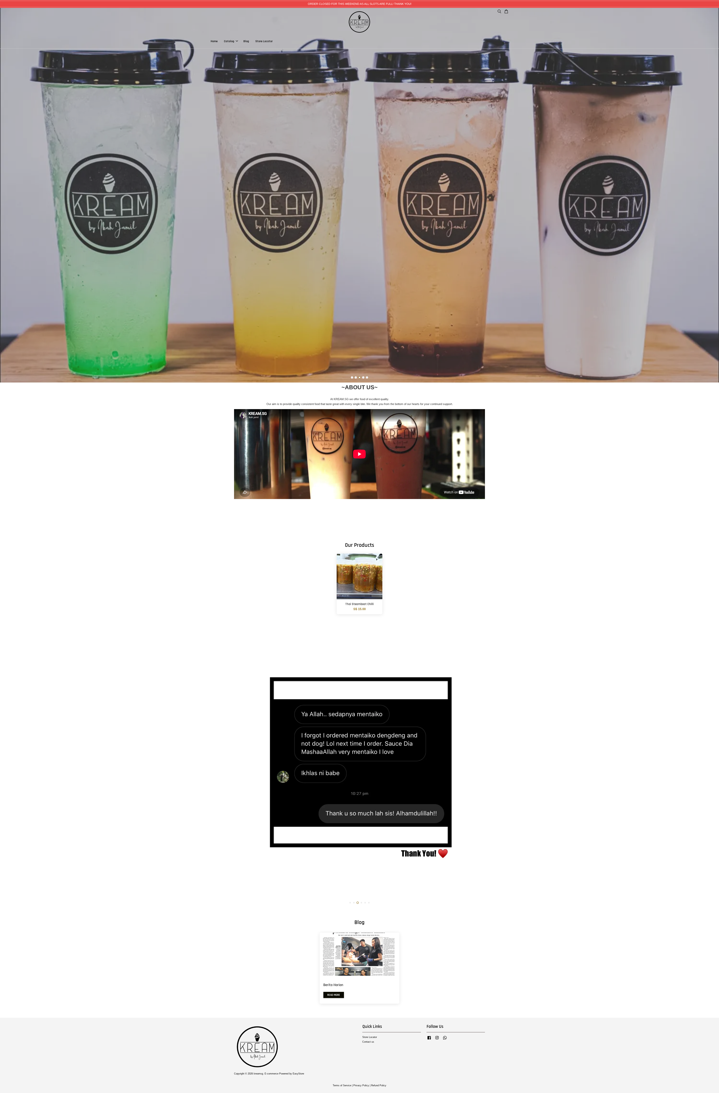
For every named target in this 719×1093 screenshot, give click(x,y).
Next (711, 195)
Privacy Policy (361, 1085)
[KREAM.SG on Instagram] (437, 1039)
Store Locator (264, 41)
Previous (8, 195)
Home (214, 41)
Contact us (368, 1041)
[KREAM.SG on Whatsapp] (445, 1039)
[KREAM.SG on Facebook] (429, 1039)
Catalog (229, 41)
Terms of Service (342, 1085)
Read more (333, 995)
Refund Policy (378, 1085)
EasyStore (298, 1073)
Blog (246, 41)
